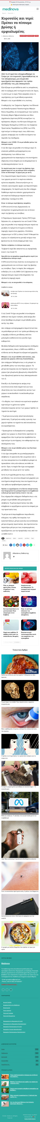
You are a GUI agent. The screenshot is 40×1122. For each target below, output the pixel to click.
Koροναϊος (23, 35)
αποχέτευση (8, 538)
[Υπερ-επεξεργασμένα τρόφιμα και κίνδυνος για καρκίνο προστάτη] (5, 1076)
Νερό (32, 538)
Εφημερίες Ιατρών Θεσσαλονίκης (12, 1029)
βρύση (14, 538)
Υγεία (2, 1049)
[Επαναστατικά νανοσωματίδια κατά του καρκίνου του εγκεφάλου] (29, 625)
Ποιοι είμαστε (7, 1010)
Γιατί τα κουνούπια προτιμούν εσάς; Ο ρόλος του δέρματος (20, 891)
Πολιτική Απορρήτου (9, 1016)
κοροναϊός (20, 538)
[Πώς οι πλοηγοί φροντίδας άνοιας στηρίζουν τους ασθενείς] (11, 578)
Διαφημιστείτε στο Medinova (11, 1005)
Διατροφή (4, 1057)
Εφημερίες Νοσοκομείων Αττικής (12, 1026)
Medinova (5, 963)
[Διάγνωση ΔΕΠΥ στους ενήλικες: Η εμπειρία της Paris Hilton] (5, 305)
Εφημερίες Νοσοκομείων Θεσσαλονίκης (14, 1032)
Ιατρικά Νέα (4, 1060)
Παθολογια (31, 35)
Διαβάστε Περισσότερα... (9, 984)
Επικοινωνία (6, 1008)
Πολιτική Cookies (8, 1013)
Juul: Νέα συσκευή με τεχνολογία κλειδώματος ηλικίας (18, 859)
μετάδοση (27, 538)
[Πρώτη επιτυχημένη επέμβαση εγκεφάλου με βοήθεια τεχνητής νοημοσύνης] (5, 1090)
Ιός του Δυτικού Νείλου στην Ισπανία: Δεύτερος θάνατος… (22, 1102)
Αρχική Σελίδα (7, 1002)
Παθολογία (4, 1053)
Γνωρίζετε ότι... (5, 1064)
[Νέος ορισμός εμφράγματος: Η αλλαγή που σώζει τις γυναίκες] (5, 1097)
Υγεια (36, 35)
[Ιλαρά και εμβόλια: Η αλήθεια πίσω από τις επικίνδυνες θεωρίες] (11, 625)
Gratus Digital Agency (30, 1119)
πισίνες (4, 540)
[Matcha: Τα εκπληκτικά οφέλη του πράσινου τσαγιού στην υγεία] (5, 1083)
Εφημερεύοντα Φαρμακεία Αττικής (13, 1021)
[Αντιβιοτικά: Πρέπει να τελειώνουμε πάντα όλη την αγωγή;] (5, 293)
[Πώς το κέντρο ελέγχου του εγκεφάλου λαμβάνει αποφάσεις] (29, 601)
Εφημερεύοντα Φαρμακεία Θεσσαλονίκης (14, 1024)
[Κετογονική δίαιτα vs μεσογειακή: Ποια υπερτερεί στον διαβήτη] (11, 601)
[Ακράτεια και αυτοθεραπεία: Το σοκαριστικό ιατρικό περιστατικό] (29, 578)
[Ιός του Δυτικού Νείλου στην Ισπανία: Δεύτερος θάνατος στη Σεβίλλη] (5, 1104)
